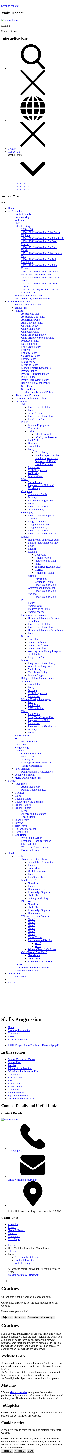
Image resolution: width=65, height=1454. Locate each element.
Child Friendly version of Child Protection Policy (37, 339)
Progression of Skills (39, 407)
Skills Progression (37, 470)
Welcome (19, 220)
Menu (24, 810)
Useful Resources (37, 871)
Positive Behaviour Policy (35, 379)
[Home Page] (9, 20)
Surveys (19, 822)
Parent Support (29, 741)
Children (12, 853)
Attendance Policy (31, 786)
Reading (32, 551)
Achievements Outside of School (32, 967)
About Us (13, 1224)
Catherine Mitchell (31, 753)
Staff (17, 223)
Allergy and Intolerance (33, 813)
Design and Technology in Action (46, 630)
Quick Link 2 (22, 186)
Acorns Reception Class (34, 859)
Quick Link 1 (22, 183)
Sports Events (35, 605)
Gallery (18, 964)
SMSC (31, 431)
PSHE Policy (28, 376)
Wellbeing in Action (31, 837)
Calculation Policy (37, 672)
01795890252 (15, 1151)
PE (22, 599)
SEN (17, 738)
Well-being (34, 473)
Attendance (21, 783)
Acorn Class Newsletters (41, 862)
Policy (31, 410)
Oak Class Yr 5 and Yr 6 (34, 952)
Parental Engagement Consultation (39, 427)
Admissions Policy (31, 319)
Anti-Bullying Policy (32, 322)
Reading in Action (44, 572)
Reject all (7, 1317)
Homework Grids (37, 889)
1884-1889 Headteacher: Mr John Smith (42, 238)
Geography (27, 512)
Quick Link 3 (22, 189)
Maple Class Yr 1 (30, 880)
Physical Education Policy (35, 373)
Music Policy (35, 482)
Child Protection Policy (33, 334)
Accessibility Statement (27, 1257)
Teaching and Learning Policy (37, 392)
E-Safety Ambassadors (46, 437)
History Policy (28, 358)
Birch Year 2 (27, 901)
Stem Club (33, 639)
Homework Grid (37, 913)
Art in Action (35, 413)
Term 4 (32, 928)
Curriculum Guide (37, 494)
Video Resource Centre (27, 970)
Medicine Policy (29, 364)
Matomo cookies (18, 1392)
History (25, 711)
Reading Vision (43, 557)
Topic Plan (33, 895)
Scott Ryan (27, 759)
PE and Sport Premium (27, 395)
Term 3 (32, 925)
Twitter (12, 148)
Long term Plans (36, 877)
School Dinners (23, 807)
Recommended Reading (40, 940)
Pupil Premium (22, 768)
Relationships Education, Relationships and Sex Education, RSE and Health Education (48, 460)
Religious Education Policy (35, 382)
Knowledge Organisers (40, 910)
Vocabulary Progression (40, 500)
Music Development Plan (28, 777)
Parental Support (37, 675)
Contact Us (14, 151)
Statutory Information (19, 301)
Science (25, 636)
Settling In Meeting (38, 898)
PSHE (24, 422)
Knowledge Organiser (39, 892)
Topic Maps (34, 868)
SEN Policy (27, 386)
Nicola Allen (28, 756)
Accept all (20, 1317)
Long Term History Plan (41, 717)
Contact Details (23, 214)
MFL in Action (36, 708)
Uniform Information (26, 828)
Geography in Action (39, 524)
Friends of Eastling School (28, 295)
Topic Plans (34, 907)
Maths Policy (28, 361)
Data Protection (29, 343)
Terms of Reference (31, 765)
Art (23, 404)
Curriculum (21, 401)
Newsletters (34, 883)
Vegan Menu (28, 816)
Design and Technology (33, 615)
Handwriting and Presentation (43, 539)
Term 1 (32, 919)
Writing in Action (44, 581)
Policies (19, 310)
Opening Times (23, 798)
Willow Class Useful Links (42, 949)
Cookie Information (25, 1260)
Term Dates (21, 825)
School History (22, 226)
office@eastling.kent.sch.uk (22, 1179)
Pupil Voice (34, 440)
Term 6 (32, 934)
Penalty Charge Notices (33, 789)
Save (30, 1451)
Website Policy (22, 1263)
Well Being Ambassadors (34, 847)
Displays (32, 443)
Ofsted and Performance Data (30, 398)
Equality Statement (24, 774)
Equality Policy (29, 352)
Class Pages (21, 856)
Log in (11, 982)
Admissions (21, 744)
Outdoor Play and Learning (29, 801)
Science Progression (38, 645)
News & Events (16, 1230)
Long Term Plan (36, 419)
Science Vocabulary (38, 648)
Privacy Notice (29, 370)
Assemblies (34, 446)
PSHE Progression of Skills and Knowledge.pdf (33, 1045)
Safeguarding (22, 747)
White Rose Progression (40, 666)
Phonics (32, 548)
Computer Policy (30, 331)
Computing (27, 491)
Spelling (32, 593)
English (25, 536)
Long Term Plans (37, 521)
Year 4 (38, 946)
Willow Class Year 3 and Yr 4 (36, 916)
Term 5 (32, 931)
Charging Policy (29, 325)
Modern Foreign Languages (36, 367)
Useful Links (21, 831)
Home (11, 208)
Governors (20, 750)
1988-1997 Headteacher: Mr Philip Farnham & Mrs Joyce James (39, 273)
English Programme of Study (43, 542)
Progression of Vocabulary (42, 416)
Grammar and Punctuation (42, 587)
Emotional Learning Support (36, 840)
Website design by (24, 1274)
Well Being (20, 834)
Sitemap (12, 1251)
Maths (24, 660)
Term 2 (32, 922)
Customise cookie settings (41, 1317)
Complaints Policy (31, 328)
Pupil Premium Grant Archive (37, 771)
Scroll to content (9, 5)
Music (24, 479)
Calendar (19, 792)
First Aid (25, 349)
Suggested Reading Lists (48, 566)
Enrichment (34, 467)
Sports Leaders (36, 611)
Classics (39, 569)
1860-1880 (27, 229)
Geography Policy (30, 355)
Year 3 (38, 943)
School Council (43, 434)
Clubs (18, 795)
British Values (35, 476)
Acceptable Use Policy (33, 316)
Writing (32, 575)
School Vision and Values (28, 304)
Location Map (22, 217)
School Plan (21, 307)
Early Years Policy (31, 346)
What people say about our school (32, 298)
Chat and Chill (29, 844)
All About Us (15, 211)
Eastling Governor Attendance (37, 762)
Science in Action (37, 642)
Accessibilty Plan (30, 313)
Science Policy (29, 389)
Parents (12, 780)
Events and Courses (31, 850)
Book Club (40, 554)
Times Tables (35, 937)
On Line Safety (36, 509)
